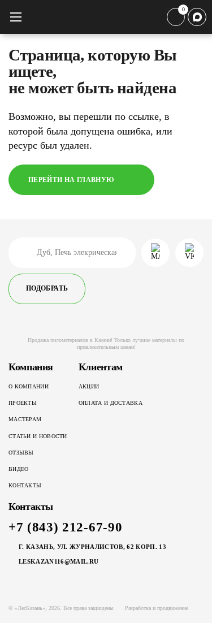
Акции (89, 386)
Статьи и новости (37, 436)
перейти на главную (71, 180)
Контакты (24, 485)
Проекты (22, 403)
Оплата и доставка (110, 403)
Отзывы (21, 452)
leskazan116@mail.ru (58, 561)
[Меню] (15, 16)
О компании (28, 386)
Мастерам (24, 419)
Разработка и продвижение (156, 608)
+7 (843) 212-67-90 (65, 527)
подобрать (47, 288)
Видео (18, 469)
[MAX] (197, 17)
